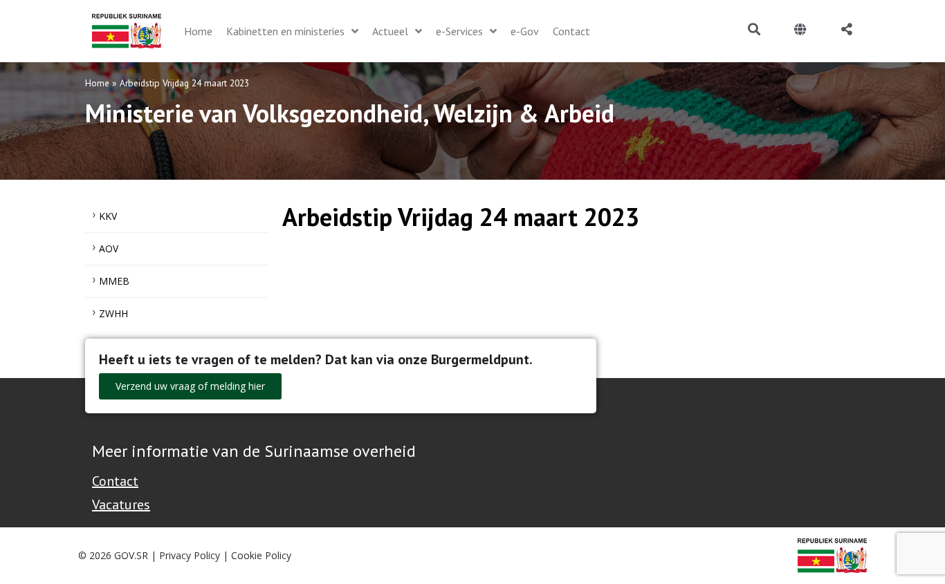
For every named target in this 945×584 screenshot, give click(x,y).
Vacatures (121, 505)
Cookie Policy (261, 555)
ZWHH (113, 313)
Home (97, 83)
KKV (108, 216)
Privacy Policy (189, 555)
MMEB (114, 281)
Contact (115, 481)
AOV (108, 248)
